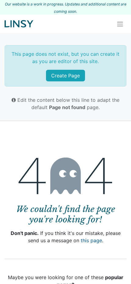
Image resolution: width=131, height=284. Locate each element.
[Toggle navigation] (120, 23)
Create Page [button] (65, 76)
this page (91, 240)
